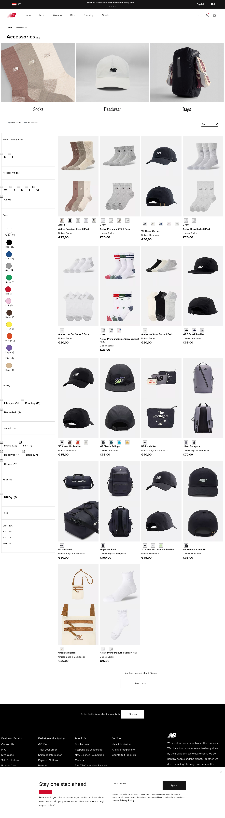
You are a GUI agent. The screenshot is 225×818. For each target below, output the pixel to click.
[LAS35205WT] (61, 330)
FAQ (3, 749)
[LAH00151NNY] (161, 224)
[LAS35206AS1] (144, 330)
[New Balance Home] (13, 15)
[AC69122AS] (111, 220)
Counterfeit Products (124, 755)
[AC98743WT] (86, 220)
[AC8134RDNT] (61, 545)
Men (10, 27)
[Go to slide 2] (111, 7)
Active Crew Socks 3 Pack (196, 229)
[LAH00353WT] (202, 330)
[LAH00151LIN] (152, 224)
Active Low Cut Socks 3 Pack (73, 334)
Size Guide (7, 755)
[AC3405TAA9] (186, 442)
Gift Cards (44, 744)
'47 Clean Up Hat (150, 231)
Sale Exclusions (10, 760)
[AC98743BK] (69, 220)
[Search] (200, 15)
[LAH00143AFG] (161, 545)
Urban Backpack (191, 446)
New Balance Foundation (89, 755)
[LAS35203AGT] (194, 220)
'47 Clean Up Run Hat (69, 446)
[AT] (12, 4)
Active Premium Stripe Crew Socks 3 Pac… (119, 340)
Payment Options (48, 760)
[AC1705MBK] (186, 545)
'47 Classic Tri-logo (110, 446)
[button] (207, 15)
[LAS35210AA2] (119, 330)
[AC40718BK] (103, 442)
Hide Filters (16, 122)
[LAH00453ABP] (69, 442)
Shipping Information (50, 755)
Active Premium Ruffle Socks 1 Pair (118, 652)
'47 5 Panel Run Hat (193, 334)
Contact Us (7, 744)
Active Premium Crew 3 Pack (73, 229)
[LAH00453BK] (61, 442)
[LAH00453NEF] (78, 442)
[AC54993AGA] (61, 649)
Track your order (47, 749)
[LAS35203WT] (186, 220)
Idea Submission (121, 744)
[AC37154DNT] (144, 442)
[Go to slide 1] (110, 7)
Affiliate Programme (123, 749)
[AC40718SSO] (127, 442)
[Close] (221, 771)
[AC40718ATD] (119, 442)
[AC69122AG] (127, 220)
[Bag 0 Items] (214, 15)
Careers (79, 760)
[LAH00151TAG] (177, 224)
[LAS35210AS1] (111, 330)
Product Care (8, 765)
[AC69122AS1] (119, 220)
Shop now (129, 2)
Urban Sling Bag (66, 652)
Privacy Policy (127, 800)
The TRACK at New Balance (91, 765)
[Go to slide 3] (113, 7)
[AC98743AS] (94, 220)
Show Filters (32, 122)
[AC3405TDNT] (194, 442)
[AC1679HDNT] (103, 545)
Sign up (133, 714)
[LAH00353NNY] (194, 330)
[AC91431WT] (103, 649)
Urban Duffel (65, 549)
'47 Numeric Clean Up (194, 549)
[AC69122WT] (103, 220)
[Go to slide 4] (115, 7)
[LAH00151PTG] (169, 224)
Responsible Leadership (88, 749)
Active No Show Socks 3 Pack (157, 334)
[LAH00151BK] (144, 224)
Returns (42, 765)
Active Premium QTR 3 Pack (115, 229)
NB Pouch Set (148, 446)
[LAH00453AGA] (86, 442)
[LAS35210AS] (103, 330)
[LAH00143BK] (144, 545)
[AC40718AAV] (111, 442)
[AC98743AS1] (61, 220)
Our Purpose (82, 744)
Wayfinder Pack (108, 549)
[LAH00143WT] (152, 545)
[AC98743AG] (78, 220)
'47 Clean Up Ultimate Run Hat (157, 549)
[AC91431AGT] (111, 649)
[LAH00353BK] (186, 330)
